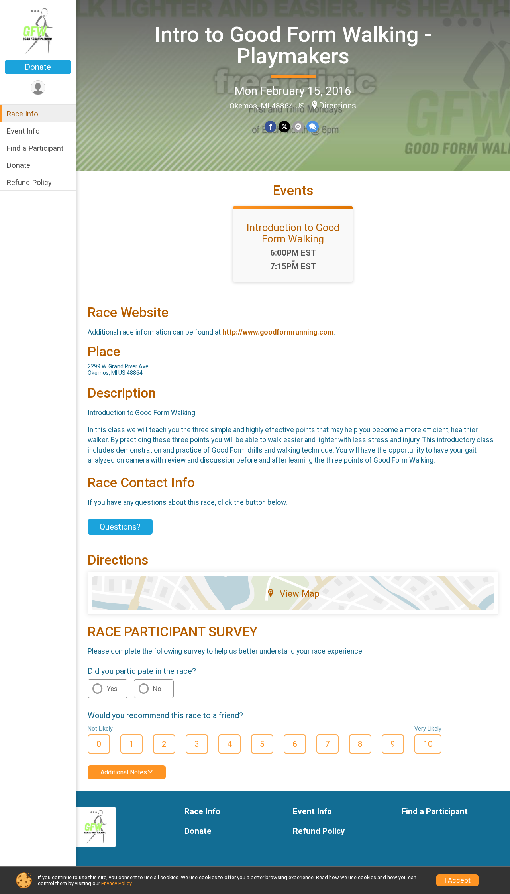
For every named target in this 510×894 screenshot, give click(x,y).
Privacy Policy (116, 883)
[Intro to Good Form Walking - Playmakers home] (38, 31)
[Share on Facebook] (270, 126)
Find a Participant (34, 148)
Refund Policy (29, 182)
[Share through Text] (312, 126)
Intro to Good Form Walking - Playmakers (293, 45)
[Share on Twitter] (284, 126)
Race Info (22, 114)
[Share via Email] (298, 126)
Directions (337, 105)
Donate (38, 67)
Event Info (23, 131)
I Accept (457, 880)
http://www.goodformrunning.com (277, 332)
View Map (300, 593)
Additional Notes (123, 772)
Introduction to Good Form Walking (293, 233)
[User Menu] (38, 87)
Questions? (120, 527)
